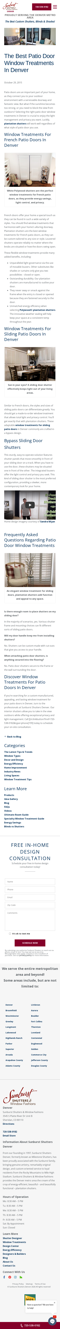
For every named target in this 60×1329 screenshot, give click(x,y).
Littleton (35, 1004)
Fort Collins (36, 1021)
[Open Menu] (55, 7)
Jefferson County (39, 1060)
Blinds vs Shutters (14, 826)
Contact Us (9, 1265)
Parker (9, 1043)
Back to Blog (14, 736)
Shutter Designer (12, 1238)
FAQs (7, 806)
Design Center (11, 1246)
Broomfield (11, 1010)
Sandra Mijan (47, 521)
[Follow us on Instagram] (15, 1277)
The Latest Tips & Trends (18, 751)
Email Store (9, 1135)
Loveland (35, 1032)
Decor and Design (14, 759)
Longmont (11, 1027)
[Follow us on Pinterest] (9, 1277)
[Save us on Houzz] (21, 1277)
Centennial (36, 1038)
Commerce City (38, 1054)
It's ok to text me (21, 933)
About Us (8, 1261)
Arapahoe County (14, 1060)
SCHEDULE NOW (30, 943)
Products (9, 795)
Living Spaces (11, 775)
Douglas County (39, 1065)
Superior (10, 1049)
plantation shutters (15, 123)
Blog (6, 802)
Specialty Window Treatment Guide (24, 818)
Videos (8, 810)
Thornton (36, 1027)
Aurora (34, 1010)
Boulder (35, 1016)
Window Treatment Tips (18, 779)
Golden (34, 1049)
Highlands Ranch (14, 1038)
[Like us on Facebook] (4, 1277)
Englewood (36, 1043)
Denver (9, 1004)
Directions (8, 1123)
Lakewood (11, 1032)
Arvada (9, 1054)
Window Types (12, 755)
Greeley (9, 1021)
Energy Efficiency (13, 763)
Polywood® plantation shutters (37, 310)
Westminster (12, 1016)
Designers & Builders (14, 1253)
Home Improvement (15, 767)
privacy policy (25, 955)
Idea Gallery (11, 799)
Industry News (12, 771)
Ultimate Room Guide (16, 814)
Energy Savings (12, 822)
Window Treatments (14, 1242)
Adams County (13, 1065)
